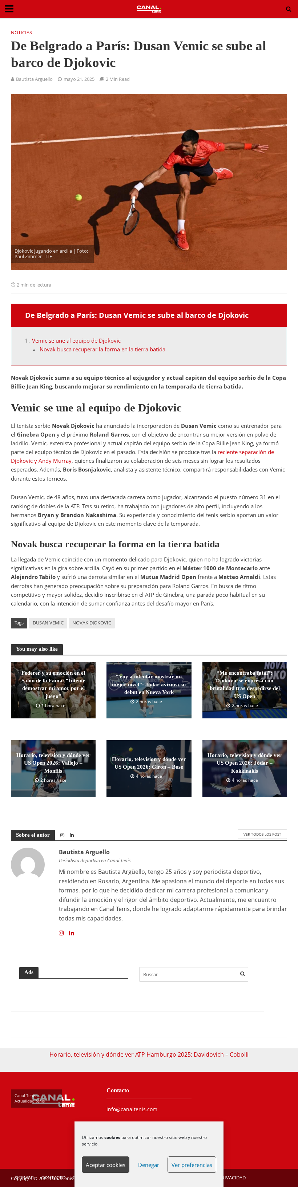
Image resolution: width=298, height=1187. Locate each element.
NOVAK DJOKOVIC (91, 622)
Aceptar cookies (105, 1164)
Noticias (21, 32)
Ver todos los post (262, 834)
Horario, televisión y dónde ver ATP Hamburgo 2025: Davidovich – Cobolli (149, 1054)
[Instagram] (61, 933)
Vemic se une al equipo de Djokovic (76, 340)
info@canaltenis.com (131, 1109)
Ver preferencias (192, 1164)
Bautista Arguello (34, 79)
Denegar (148, 1164)
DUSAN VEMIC (48, 622)
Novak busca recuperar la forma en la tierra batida (102, 349)
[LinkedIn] (71, 933)
